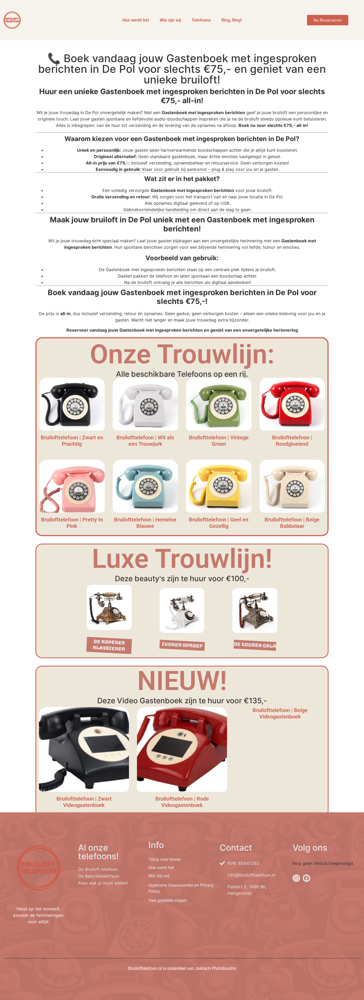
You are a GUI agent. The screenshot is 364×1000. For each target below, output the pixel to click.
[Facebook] (306, 878)
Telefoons (201, 20)
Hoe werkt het (135, 20)
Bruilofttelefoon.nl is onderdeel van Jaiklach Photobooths (182, 968)
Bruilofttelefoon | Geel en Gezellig (218, 522)
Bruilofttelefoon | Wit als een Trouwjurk (145, 440)
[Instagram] (296, 878)
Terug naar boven (164, 859)
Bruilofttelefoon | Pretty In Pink (72, 522)
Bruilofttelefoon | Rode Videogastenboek (182, 802)
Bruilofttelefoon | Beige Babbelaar (292, 522)
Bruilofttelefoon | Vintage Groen (219, 440)
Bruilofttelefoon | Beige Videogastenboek (280, 713)
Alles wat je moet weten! (103, 883)
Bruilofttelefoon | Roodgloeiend (292, 440)
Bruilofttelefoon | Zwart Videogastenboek (84, 802)
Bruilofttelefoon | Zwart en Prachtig (72, 440)
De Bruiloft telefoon (98, 869)
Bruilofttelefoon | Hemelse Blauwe (145, 522)
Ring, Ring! (231, 20)
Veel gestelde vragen (167, 900)
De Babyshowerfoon (98, 876)
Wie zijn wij (170, 20)
